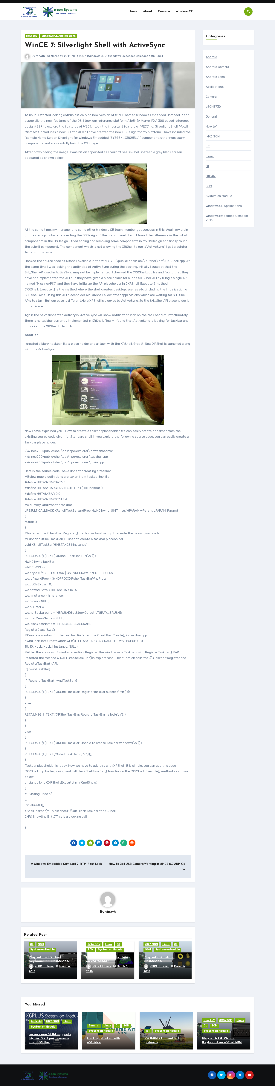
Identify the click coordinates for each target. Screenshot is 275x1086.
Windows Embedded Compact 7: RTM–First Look (67, 864)
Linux (108, 944)
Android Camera (217, 67)
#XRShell (157, 56)
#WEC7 (81, 56)
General (211, 116)
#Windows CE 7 (96, 56)
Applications (215, 87)
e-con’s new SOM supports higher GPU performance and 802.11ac (50, 1038)
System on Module (42, 949)
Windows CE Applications (59, 35)
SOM (41, 944)
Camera (164, 11)
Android (211, 57)
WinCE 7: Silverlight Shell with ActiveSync (95, 45)
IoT (208, 146)
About (147, 11)
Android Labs (215, 77)
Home (133, 11)
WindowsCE (184, 11)
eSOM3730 (213, 106)
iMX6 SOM (94, 944)
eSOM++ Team (44, 966)
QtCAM (211, 176)
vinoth (40, 56)
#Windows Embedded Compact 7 (129, 56)
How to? (31, 35)
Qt (31, 944)
